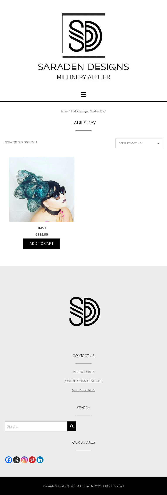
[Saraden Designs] (83, 46)
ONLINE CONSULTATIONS (83, 381)
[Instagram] (24, 459)
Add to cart (42, 244)
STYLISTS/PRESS (83, 390)
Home (64, 111)
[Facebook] (8, 459)
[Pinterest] (32, 459)
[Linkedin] (40, 459)
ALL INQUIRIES (83, 371)
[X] (16, 459)
